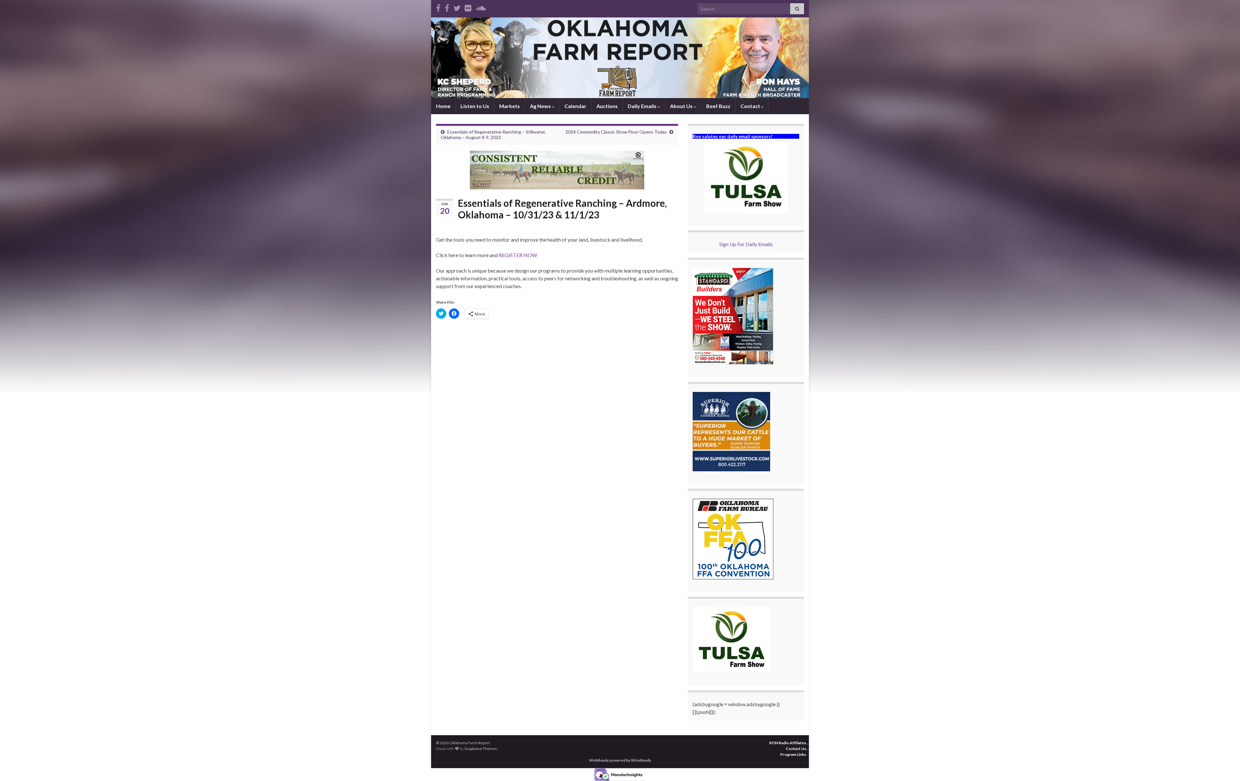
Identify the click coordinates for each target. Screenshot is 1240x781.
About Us (682, 106)
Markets (509, 106)
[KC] (447, 7)
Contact (750, 106)
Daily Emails (642, 106)
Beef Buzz (718, 106)
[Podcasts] (481, 7)
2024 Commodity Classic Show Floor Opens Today (616, 132)
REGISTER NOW (518, 255)
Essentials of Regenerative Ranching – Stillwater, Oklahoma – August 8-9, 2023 (493, 134)
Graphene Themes (480, 748)
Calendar (575, 106)
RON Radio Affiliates (787, 742)
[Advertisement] (557, 373)
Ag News (541, 106)
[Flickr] (468, 7)
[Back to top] (1225, 766)
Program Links (793, 754)
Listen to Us (474, 106)
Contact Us (796, 748)
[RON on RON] (456, 7)
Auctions (607, 106)
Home (443, 106)
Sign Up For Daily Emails (746, 244)
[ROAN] (438, 7)
